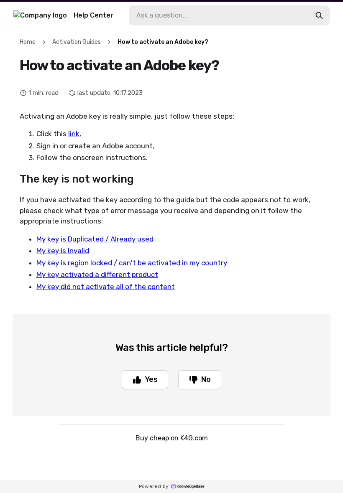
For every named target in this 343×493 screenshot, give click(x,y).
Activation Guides (76, 42)
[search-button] (319, 15)
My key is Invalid (62, 250)
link (73, 134)
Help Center (93, 15)
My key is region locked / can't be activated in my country (131, 263)
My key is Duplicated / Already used (95, 239)
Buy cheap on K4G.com (172, 438)
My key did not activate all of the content (105, 286)
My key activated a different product (97, 274)
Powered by (154, 486)
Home (28, 42)
